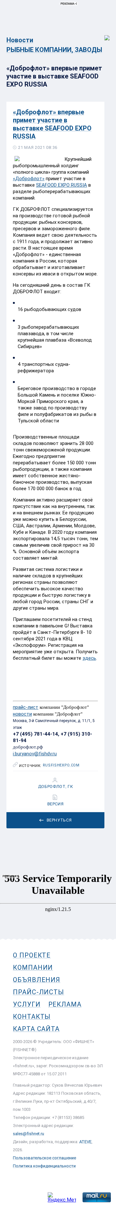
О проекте (32, 955)
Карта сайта (36, 1028)
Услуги (27, 1004)
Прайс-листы (38, 992)
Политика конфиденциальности (44, 1165)
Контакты (32, 1016)
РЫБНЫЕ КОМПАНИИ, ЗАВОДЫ (54, 50)
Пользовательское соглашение (44, 1157)
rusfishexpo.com (61, 765)
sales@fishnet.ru (28, 1133)
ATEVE (85, 1141)
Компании (33, 967)
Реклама (65, 1004)
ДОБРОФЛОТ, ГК (55, 786)
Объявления (36, 979)
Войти (103, 34)
